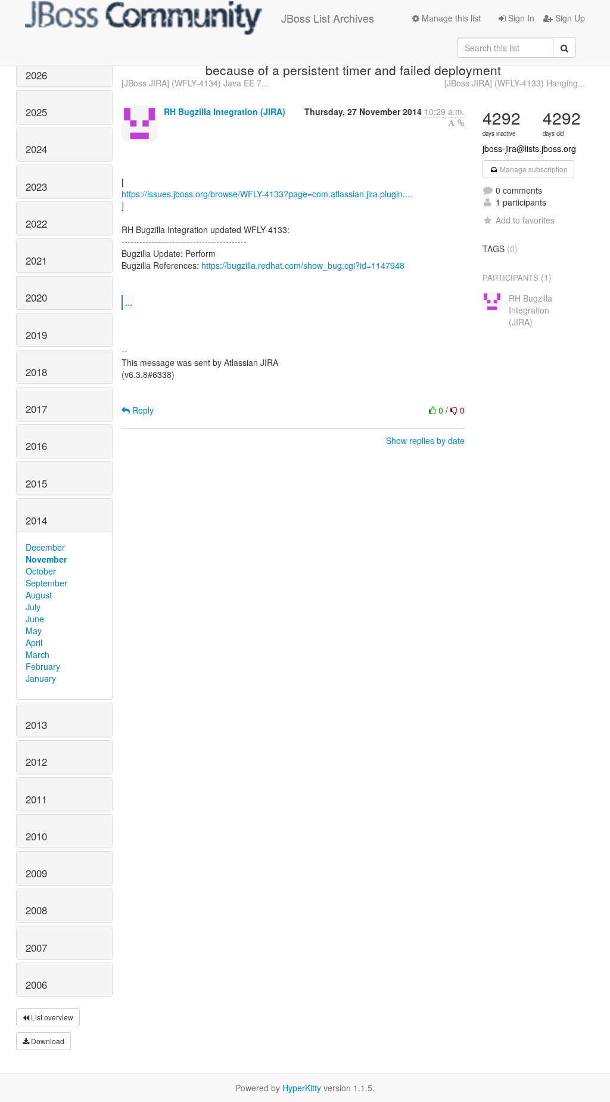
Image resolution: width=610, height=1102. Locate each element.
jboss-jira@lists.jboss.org (529, 148)
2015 (36, 483)
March (37, 654)
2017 (36, 409)
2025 (36, 112)
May (34, 631)
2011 (36, 799)
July (33, 607)
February (43, 666)
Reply (142, 410)
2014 (36, 520)
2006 (36, 984)
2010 (36, 836)
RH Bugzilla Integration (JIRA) (224, 111)
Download (46, 1041)
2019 (36, 335)
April (34, 642)
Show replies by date (425, 440)
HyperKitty (301, 1088)
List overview (51, 1017)
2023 (36, 186)
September (46, 583)
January (41, 678)
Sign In (520, 18)
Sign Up (569, 18)
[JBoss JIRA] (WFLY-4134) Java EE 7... (195, 83)
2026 (36, 75)
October (41, 571)
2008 (36, 910)
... (128, 302)
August (39, 595)
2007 (36, 947)
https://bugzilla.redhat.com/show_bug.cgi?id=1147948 (302, 265)
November (46, 559)
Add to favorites (525, 220)
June (35, 619)
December (45, 547)
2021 (36, 260)
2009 (36, 873)
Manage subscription (533, 169)
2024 (36, 149)
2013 (36, 725)
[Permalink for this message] (461, 122)
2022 (36, 223)
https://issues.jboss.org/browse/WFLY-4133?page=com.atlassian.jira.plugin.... (267, 194)
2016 (36, 446)
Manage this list (450, 18)
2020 (36, 297)
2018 (36, 372)
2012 (36, 762)
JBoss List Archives (327, 18)
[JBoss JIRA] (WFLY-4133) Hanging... (514, 83)
